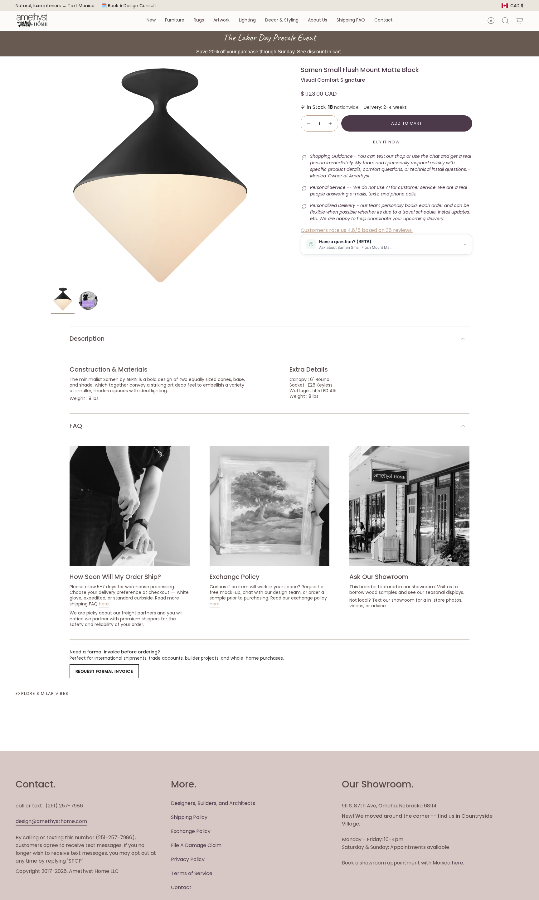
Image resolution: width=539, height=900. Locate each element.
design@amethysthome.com (51, 821)
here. (458, 862)
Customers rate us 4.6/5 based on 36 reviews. (357, 230)
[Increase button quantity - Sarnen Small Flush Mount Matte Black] (330, 123)
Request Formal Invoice (104, 671)
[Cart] (519, 20)
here (104, 604)
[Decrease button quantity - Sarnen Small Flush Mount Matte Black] (308, 123)
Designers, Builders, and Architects (213, 803)
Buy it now (386, 142)
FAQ (76, 425)
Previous (51, 175)
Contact (181, 887)
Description (87, 338)
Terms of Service (191, 873)
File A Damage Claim (196, 845)
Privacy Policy (188, 859)
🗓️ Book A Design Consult (128, 5)
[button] (151, 20)
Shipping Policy (189, 817)
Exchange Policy (191, 831)
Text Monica (81, 5)
